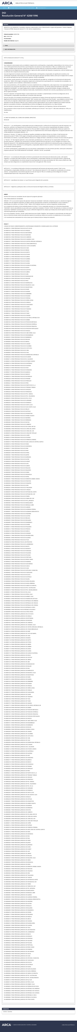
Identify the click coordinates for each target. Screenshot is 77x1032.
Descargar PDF (42, 8)
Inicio (4, 8)
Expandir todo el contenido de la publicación (22, 8)
